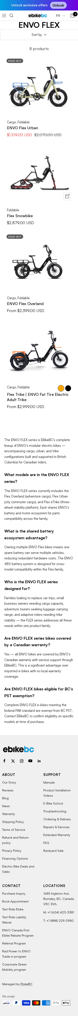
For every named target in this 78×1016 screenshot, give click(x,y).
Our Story (9, 782)
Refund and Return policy (15, 840)
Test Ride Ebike (12, 909)
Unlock (58, 5)
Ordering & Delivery (57, 819)
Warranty (8, 814)
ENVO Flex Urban (22, 127)
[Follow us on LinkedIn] (39, 761)
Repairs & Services (56, 827)
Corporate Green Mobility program (14, 966)
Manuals (49, 782)
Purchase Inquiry (13, 893)
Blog (5, 798)
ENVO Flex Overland (25, 303)
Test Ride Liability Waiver (14, 919)
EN (58, 15)
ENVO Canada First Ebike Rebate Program (18, 932)
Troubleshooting (54, 811)
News (6, 806)
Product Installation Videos (57, 792)
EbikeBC (26, 984)
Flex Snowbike (20, 215)
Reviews (7, 790)
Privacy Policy (11, 850)
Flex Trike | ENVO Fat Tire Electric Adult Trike (37, 397)
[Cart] (72, 15)
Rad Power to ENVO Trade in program (16, 953)
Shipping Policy (13, 822)
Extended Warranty (56, 835)
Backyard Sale (53, 850)
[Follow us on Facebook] (4, 761)
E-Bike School (53, 803)
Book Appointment (15, 901)
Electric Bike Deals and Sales (18, 868)
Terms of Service (13, 829)
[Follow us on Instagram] (22, 761)
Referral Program (14, 943)
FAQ (46, 843)
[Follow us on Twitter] (13, 761)
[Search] (11, 15)
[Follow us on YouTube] (30, 761)
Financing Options (15, 858)
